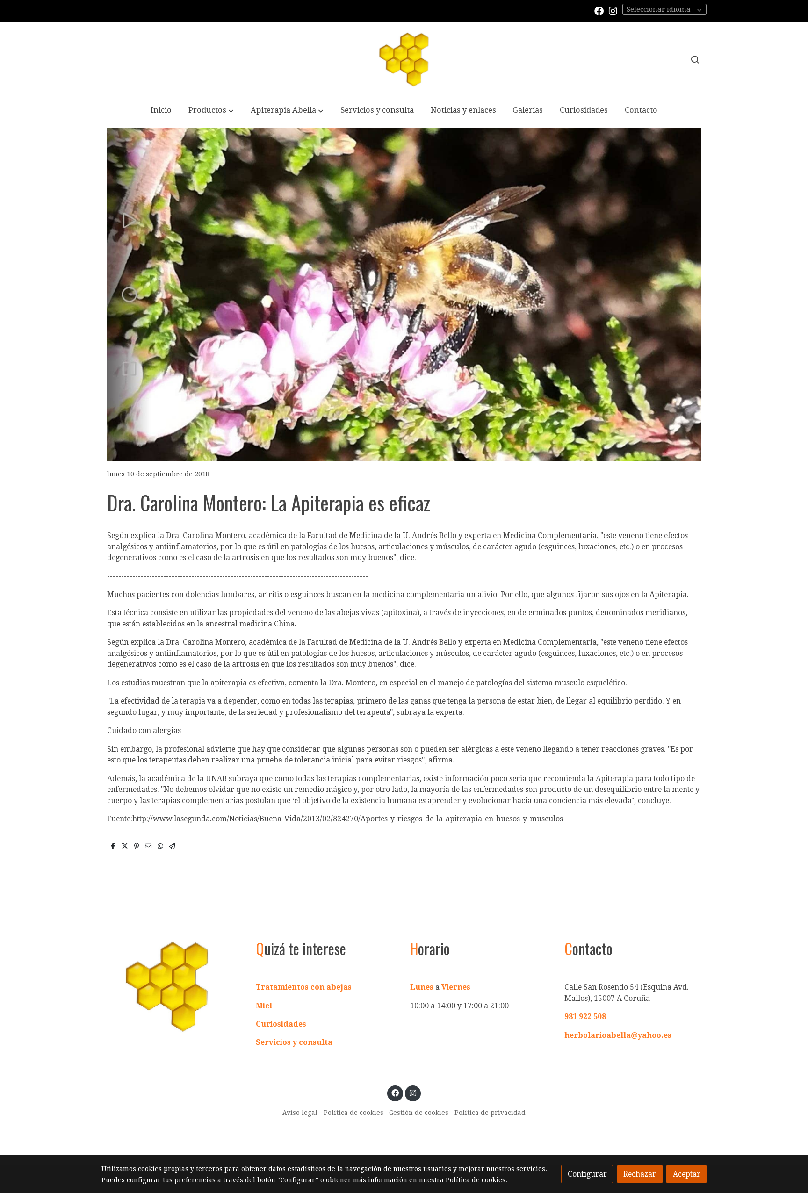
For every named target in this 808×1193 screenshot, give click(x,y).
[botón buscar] (695, 59)
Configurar (587, 1174)
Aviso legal (299, 1112)
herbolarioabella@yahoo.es (617, 1035)
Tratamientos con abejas (304, 987)
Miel (264, 1005)
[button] (211, 111)
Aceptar (686, 1174)
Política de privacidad (490, 1112)
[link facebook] (599, 10)
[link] (404, 59)
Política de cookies (353, 1112)
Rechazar (639, 1174)
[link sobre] (172, 986)
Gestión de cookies (418, 1112)
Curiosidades (281, 1024)
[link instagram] (613, 10)
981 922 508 (585, 1016)
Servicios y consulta (294, 1042)
